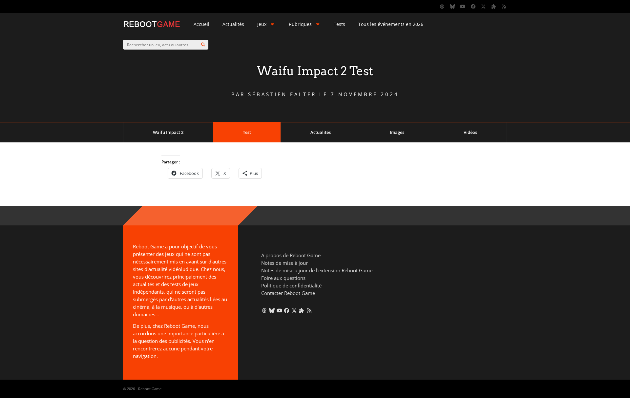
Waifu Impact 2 (168, 132)
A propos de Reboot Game (291, 255)
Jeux (261, 24)
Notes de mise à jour (284, 263)
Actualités (233, 24)
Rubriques (300, 24)
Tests (339, 24)
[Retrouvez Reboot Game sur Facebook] (473, 6)
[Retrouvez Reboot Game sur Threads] (442, 6)
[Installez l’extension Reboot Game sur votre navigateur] (494, 6)
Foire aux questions (283, 278)
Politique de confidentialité (291, 285)
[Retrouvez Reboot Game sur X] (484, 6)
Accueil (201, 24)
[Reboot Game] (151, 26)
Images (397, 132)
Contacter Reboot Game (288, 293)
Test (247, 132)
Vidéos (470, 132)
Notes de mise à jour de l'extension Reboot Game (316, 270)
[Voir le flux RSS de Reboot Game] (504, 6)
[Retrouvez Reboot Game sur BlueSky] (452, 6)
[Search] (203, 45)
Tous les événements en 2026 (390, 24)
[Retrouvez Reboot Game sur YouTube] (463, 6)
